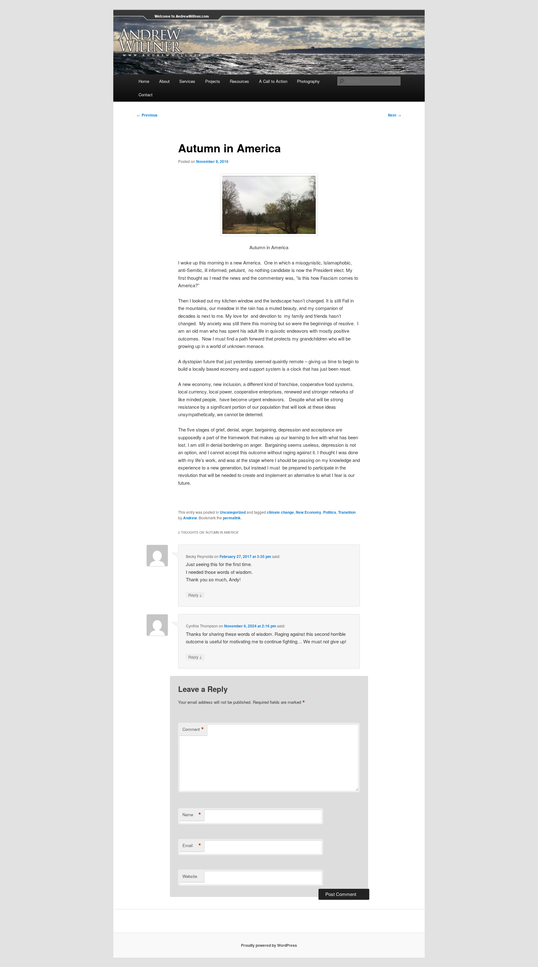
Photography (308, 81)
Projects (212, 81)
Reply (195, 595)
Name (191, 815)
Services (187, 81)
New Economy (308, 512)
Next (394, 115)
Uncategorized (233, 512)
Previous (147, 115)
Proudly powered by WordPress (269, 945)
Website (189, 876)
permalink (232, 518)
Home (144, 81)
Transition (347, 512)
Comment (193, 729)
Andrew (190, 518)
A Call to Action (273, 81)
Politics (329, 512)
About (164, 81)
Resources (239, 81)
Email (191, 845)
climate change (280, 512)
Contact (146, 95)
